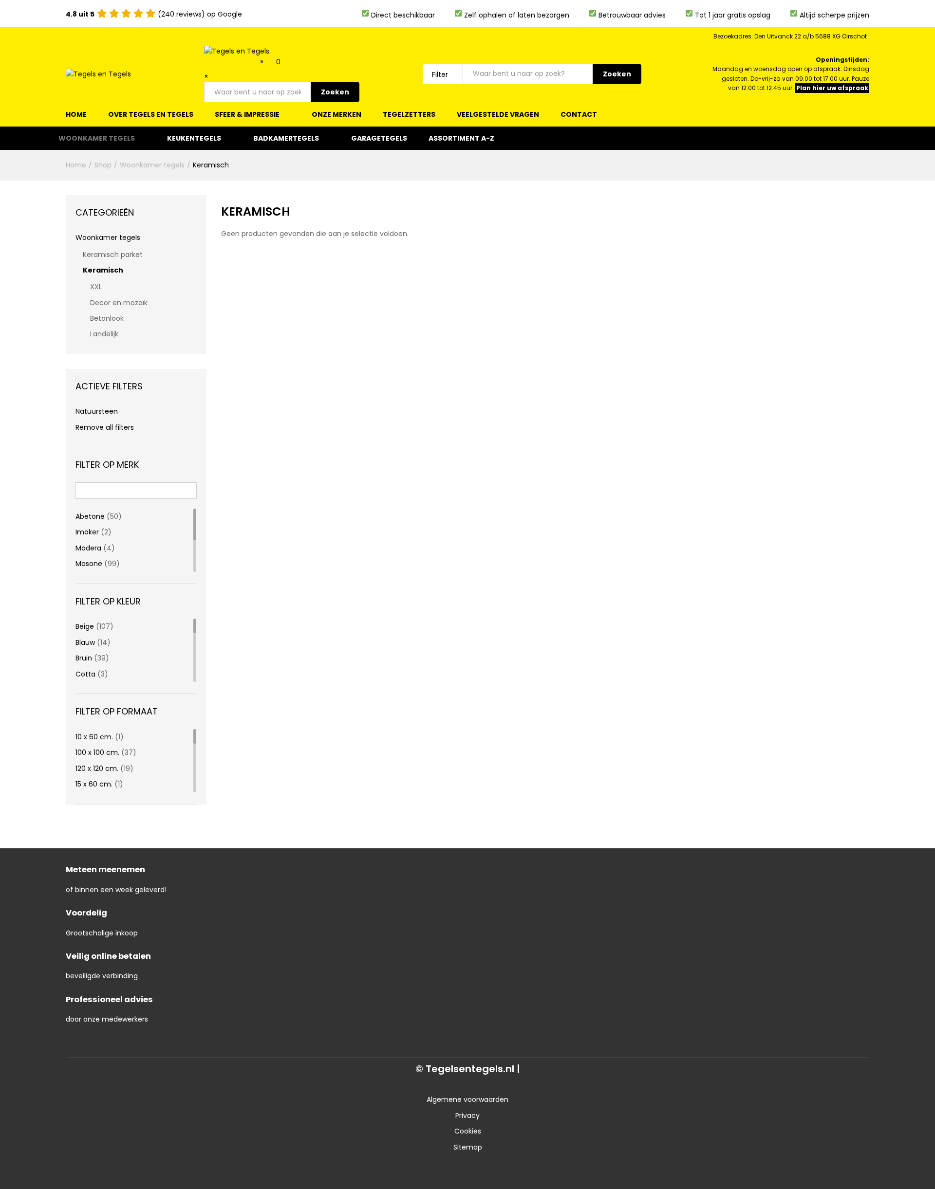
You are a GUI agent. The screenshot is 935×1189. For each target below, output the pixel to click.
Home (76, 114)
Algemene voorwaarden (467, 1099)
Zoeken (335, 92)
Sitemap (467, 1147)
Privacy (467, 1115)
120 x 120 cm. (96, 768)
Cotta (85, 674)
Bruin (83, 658)
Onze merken (336, 114)
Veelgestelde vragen (498, 114)
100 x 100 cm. (97, 752)
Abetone (90, 516)
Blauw (85, 642)
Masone (88, 563)
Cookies (467, 1131)
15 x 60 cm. (93, 784)
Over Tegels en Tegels (150, 114)
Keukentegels (194, 138)
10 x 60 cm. (94, 737)
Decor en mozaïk (119, 303)
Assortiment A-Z (461, 138)
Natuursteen (96, 411)
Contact (579, 114)
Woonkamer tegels (96, 138)
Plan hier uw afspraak (832, 88)
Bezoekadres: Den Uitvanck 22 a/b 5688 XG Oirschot (790, 36)
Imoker (87, 532)
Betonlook (107, 318)
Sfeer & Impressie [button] (247, 114)
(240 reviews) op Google (154, 14)
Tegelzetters (409, 114)
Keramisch (103, 270)
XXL (96, 287)
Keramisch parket (113, 254)
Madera (88, 548)
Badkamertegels (286, 138)
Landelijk (104, 334)
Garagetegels (379, 138)
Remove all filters (104, 427)
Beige (84, 626)
